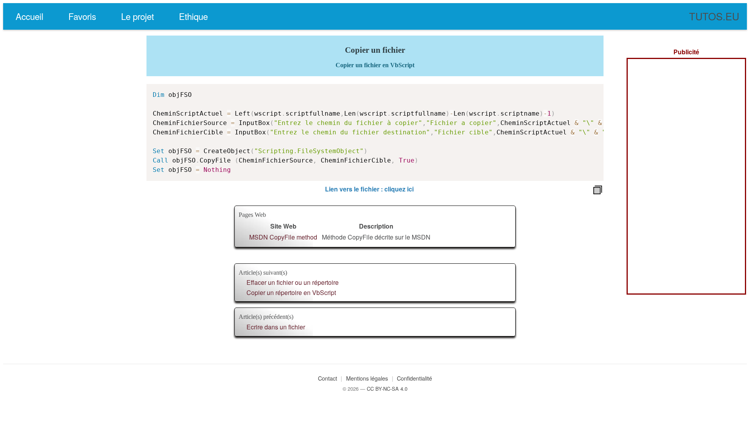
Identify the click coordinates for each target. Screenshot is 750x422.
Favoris (82, 16)
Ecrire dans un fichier (275, 326)
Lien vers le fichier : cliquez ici (369, 188)
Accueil (29, 16)
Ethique (193, 16)
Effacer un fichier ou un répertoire (292, 282)
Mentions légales (367, 378)
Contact (327, 378)
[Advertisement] (686, 176)
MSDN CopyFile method (283, 236)
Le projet (137, 16)
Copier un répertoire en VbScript (291, 292)
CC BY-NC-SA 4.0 (387, 388)
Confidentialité (414, 378)
